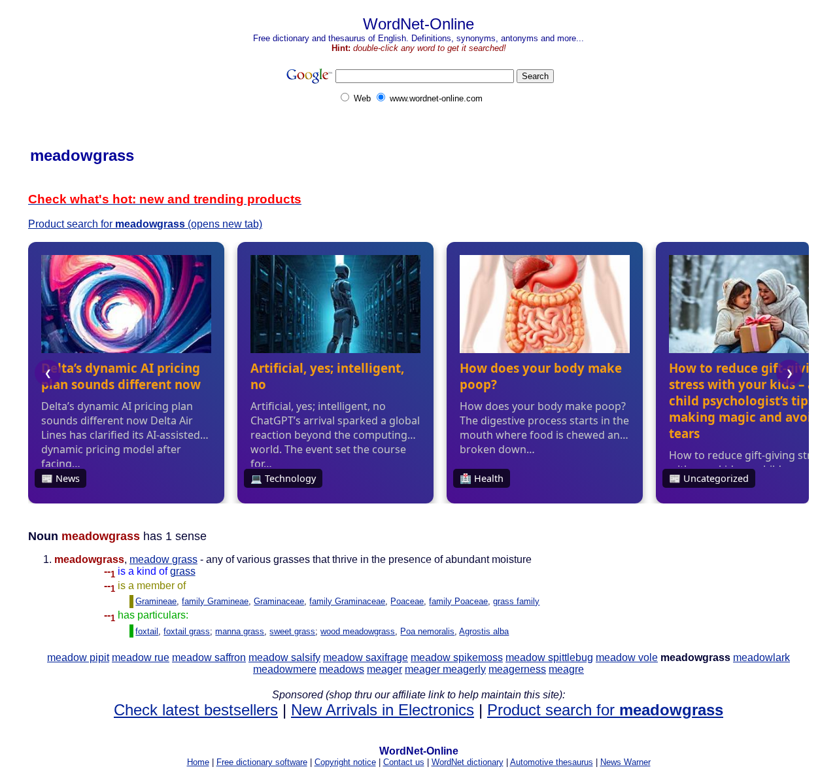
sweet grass (292, 631)
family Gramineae (215, 601)
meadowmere (284, 669)
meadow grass (163, 559)
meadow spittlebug (549, 657)
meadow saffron (209, 657)
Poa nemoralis (427, 631)
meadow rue (140, 657)
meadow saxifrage (365, 657)
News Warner (625, 762)
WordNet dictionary (468, 762)
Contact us (403, 762)
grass (183, 571)
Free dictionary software (261, 762)
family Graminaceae (347, 601)
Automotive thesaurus (551, 762)
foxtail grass (186, 631)
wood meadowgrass (357, 631)
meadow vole (627, 657)
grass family (516, 601)
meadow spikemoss (457, 657)
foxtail (146, 631)
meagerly (464, 669)
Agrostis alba (484, 631)
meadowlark (761, 657)
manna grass (239, 631)
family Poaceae (458, 601)
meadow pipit (78, 657)
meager (384, 669)
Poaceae (407, 601)
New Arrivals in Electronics (382, 710)
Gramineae (156, 601)
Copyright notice (345, 762)
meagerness (517, 669)
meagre (566, 669)
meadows (341, 669)
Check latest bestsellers (196, 710)
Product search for (605, 710)
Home (198, 762)
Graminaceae (279, 601)
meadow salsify (284, 657)
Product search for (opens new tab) (145, 224)
